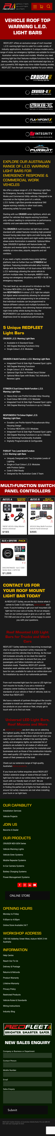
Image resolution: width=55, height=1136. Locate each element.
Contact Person (9, 1061)
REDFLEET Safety (13, 729)
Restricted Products (12, 994)
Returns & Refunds (11, 972)
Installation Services (12, 810)
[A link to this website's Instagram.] (25, 885)
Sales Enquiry (9, 1089)
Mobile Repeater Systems (14, 860)
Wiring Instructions (11, 1005)
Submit (12, 1110)
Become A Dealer (10, 830)
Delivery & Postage (11, 966)
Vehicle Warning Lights (13, 849)
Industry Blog (9, 1011)
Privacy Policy (9, 989)
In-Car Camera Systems (13, 866)
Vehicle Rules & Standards (15, 1000)
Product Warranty (11, 977)
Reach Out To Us (10, 961)
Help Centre (8, 955)
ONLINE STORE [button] (20, 895)
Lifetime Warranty (11, 983)
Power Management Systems (16, 877)
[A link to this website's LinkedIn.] (30, 885)
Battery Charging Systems (14, 871)
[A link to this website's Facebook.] (20, 885)
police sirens (40, 604)
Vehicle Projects (10, 816)
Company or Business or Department (19, 1051)
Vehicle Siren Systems (13, 854)
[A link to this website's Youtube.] (34, 885)
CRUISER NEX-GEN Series (14, 843)
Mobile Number (9, 1070)
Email (5, 1080)
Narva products (20, 766)
